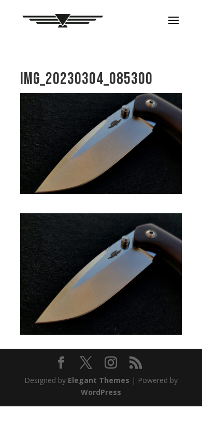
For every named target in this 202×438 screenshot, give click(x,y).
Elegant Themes (98, 380)
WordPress (101, 392)
